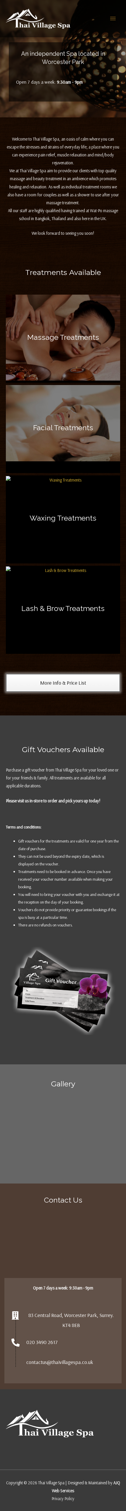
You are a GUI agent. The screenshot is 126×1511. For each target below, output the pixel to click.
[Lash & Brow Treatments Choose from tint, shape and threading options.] (63, 570)
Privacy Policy (63, 1498)
